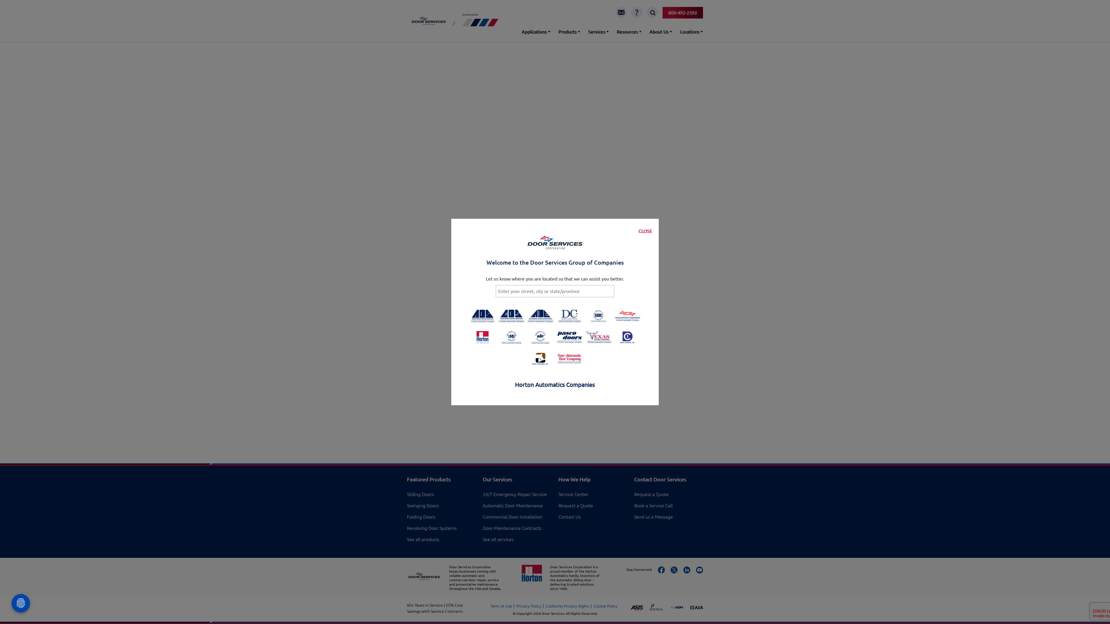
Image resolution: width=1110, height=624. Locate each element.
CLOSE (645, 231)
